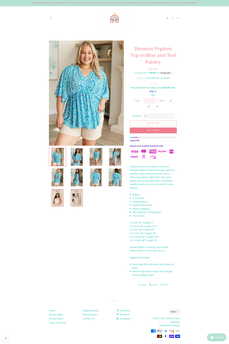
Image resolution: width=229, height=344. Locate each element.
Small (137, 100)
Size (153, 95)
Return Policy (56, 315)
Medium (150, 100)
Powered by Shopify (169, 325)
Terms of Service (57, 323)
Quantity (137, 116)
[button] (153, 72)
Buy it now (153, 130)
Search (52, 311)
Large (161, 100)
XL (171, 100)
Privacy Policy (56, 319)
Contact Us (88, 319)
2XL (149, 106)
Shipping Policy (91, 311)
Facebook (124, 311)
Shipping (141, 78)
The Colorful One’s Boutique (170, 320)
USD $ (173, 312)
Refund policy (90, 315)
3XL (157, 106)
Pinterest (124, 315)
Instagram (125, 319)
